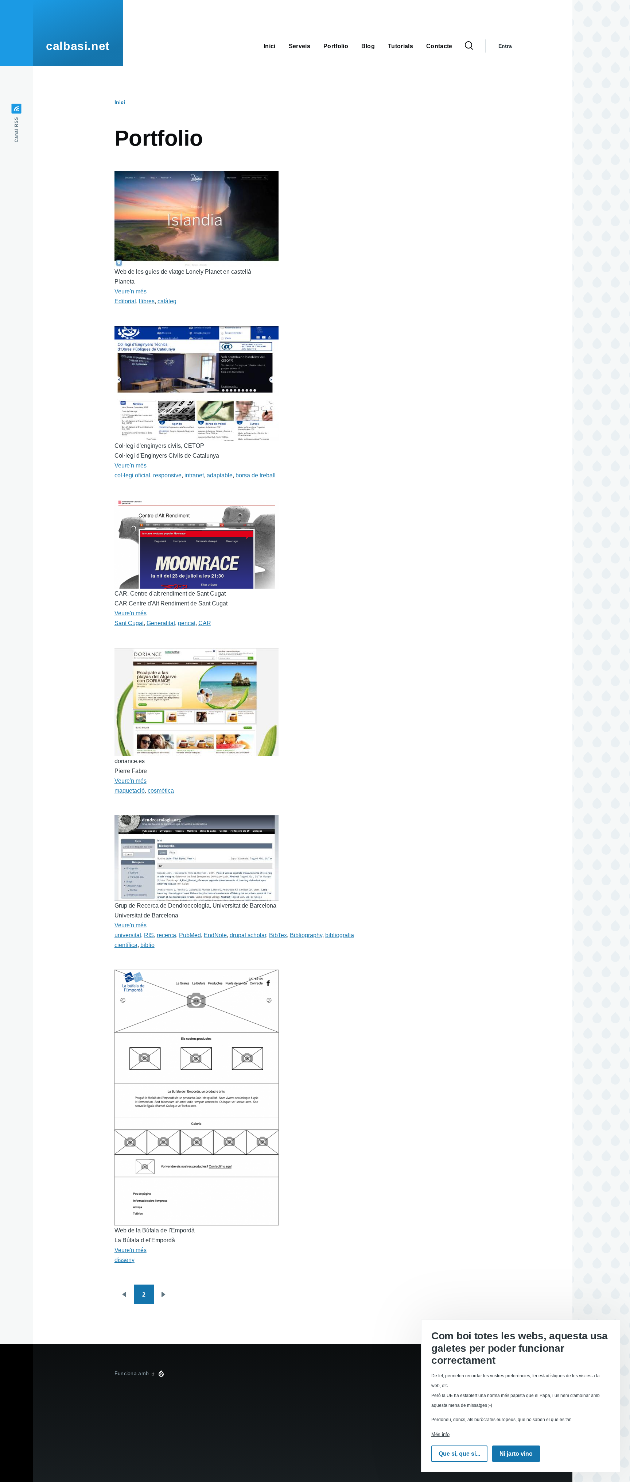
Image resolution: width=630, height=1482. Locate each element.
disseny (124, 1260)
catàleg (167, 301)
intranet (194, 475)
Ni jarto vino (516, 1454)
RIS (149, 935)
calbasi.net (78, 46)
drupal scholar (248, 935)
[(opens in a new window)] (152, 1373)
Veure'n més (130, 291)
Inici (119, 102)
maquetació (129, 791)
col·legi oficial (132, 475)
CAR (204, 623)
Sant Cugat (129, 623)
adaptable (220, 475)
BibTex (278, 935)
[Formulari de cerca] (469, 46)
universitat (127, 935)
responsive (167, 475)
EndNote (215, 935)
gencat (186, 623)
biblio (147, 945)
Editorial (125, 301)
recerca (166, 935)
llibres (147, 301)
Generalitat (161, 623)
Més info (440, 1434)
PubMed (190, 935)
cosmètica (161, 791)
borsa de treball (256, 475)
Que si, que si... (459, 1454)
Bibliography (306, 935)
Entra (505, 46)
